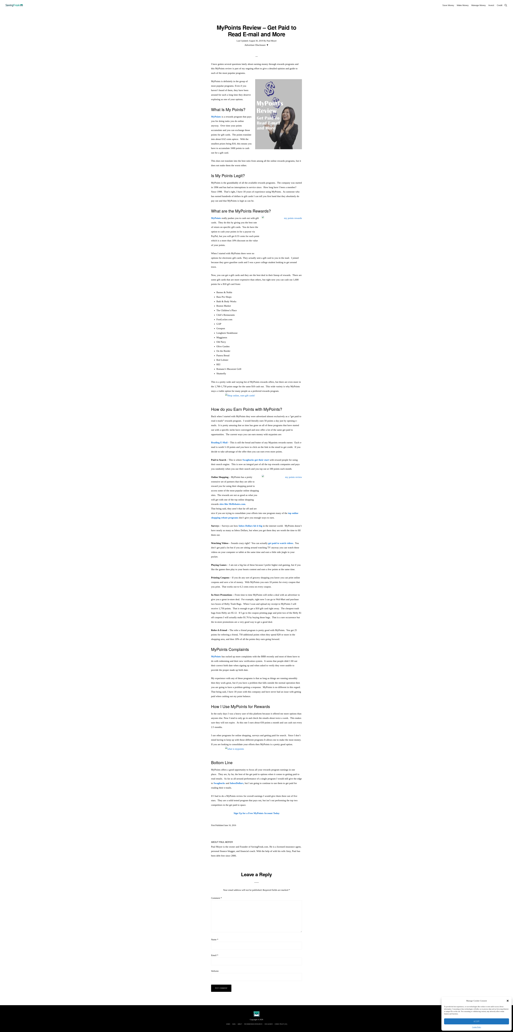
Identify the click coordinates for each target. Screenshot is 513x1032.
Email (214, 955)
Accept (476, 1021)
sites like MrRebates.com (232, 504)
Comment (216, 898)
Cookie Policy (476, 1027)
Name (214, 939)
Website (215, 971)
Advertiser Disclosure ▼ (256, 45)
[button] (507, 1000)
